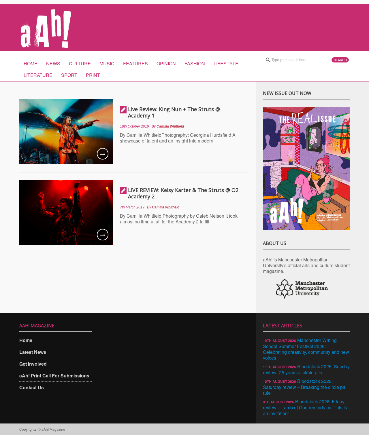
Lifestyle (226, 63)
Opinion (166, 63)
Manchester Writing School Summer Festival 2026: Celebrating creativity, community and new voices (306, 349)
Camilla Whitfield (170, 126)
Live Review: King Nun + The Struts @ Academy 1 (174, 112)
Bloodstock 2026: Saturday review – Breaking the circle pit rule (304, 387)
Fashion (194, 63)
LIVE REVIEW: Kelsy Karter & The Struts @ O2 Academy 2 (183, 193)
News (53, 63)
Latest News (32, 352)
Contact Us (31, 387)
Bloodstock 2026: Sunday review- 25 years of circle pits (306, 369)
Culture (80, 63)
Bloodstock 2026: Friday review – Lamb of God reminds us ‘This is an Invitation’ (305, 407)
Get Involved (33, 363)
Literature (38, 75)
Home (30, 63)
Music (106, 63)
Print (93, 75)
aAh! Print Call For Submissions (54, 375)
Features (135, 63)
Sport (69, 75)
